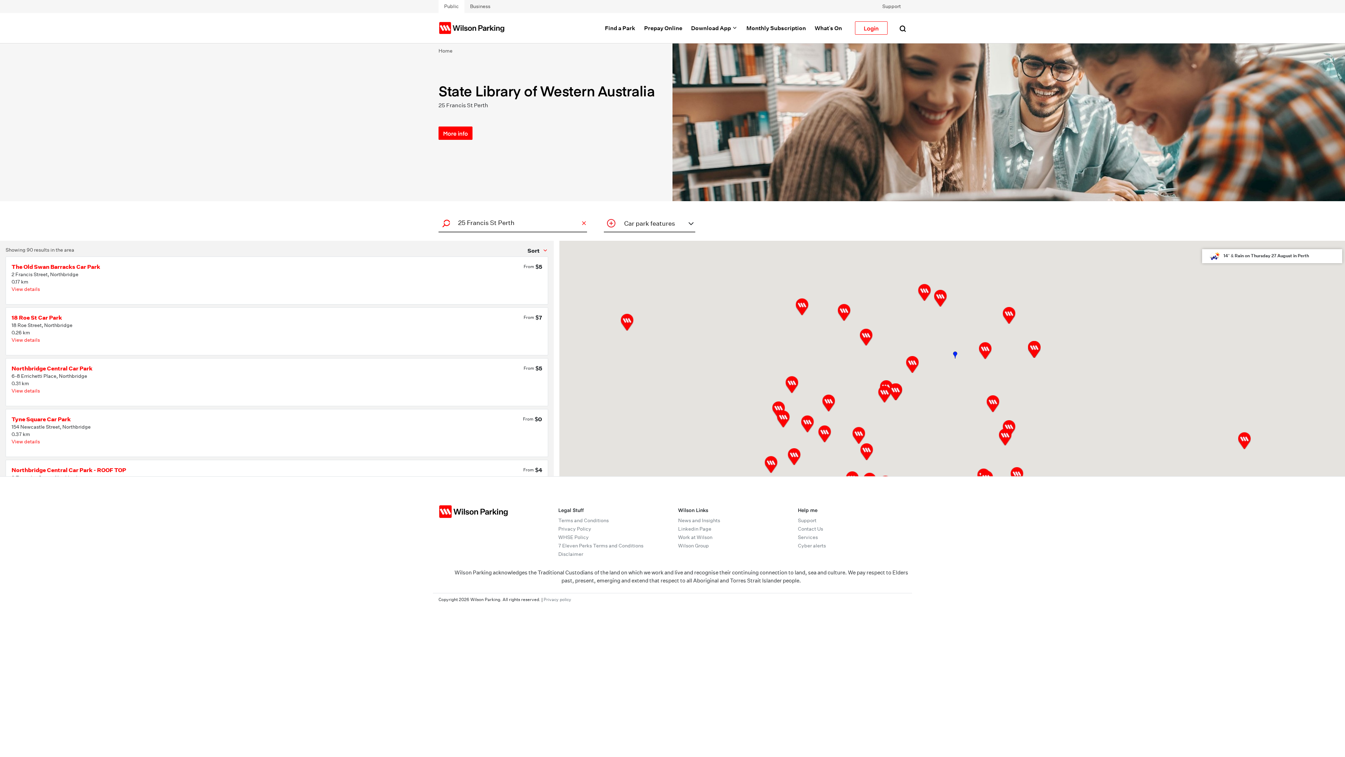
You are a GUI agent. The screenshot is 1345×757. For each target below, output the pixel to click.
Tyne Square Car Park (41, 419)
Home (446, 51)
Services (808, 537)
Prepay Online (663, 28)
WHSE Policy (573, 537)
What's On (828, 28)
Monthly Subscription (776, 28)
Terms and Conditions (583, 520)
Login (871, 28)
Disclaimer (570, 554)
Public (451, 6)
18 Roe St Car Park (37, 317)
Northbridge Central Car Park (52, 368)
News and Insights (699, 520)
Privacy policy (557, 599)
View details (26, 289)
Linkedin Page (694, 529)
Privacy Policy (574, 529)
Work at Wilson (695, 537)
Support (891, 6)
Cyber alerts (812, 545)
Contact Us (810, 529)
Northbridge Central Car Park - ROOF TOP (69, 469)
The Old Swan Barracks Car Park (56, 266)
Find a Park (620, 28)
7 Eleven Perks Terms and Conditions (600, 545)
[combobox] (512, 222)
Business (480, 6)
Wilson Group (693, 545)
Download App (711, 28)
